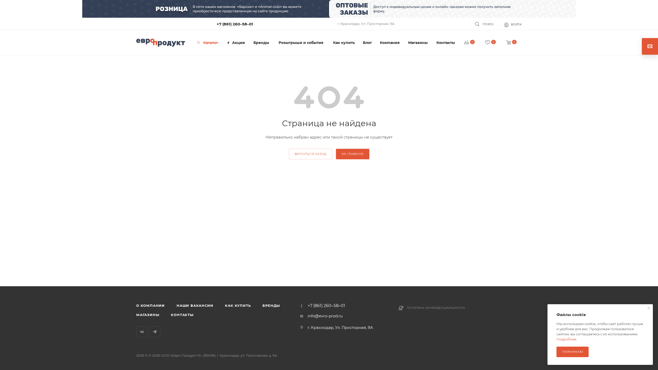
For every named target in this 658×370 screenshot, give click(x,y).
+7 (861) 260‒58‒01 (235, 24)
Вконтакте (141, 331)
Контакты (182, 315)
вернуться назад (311, 154)
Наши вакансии (195, 305)
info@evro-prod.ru (325, 315)
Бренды (271, 305)
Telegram (154, 331)
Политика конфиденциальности (436, 308)
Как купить (238, 305)
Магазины (147, 315)
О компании (150, 305)
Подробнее (566, 339)
